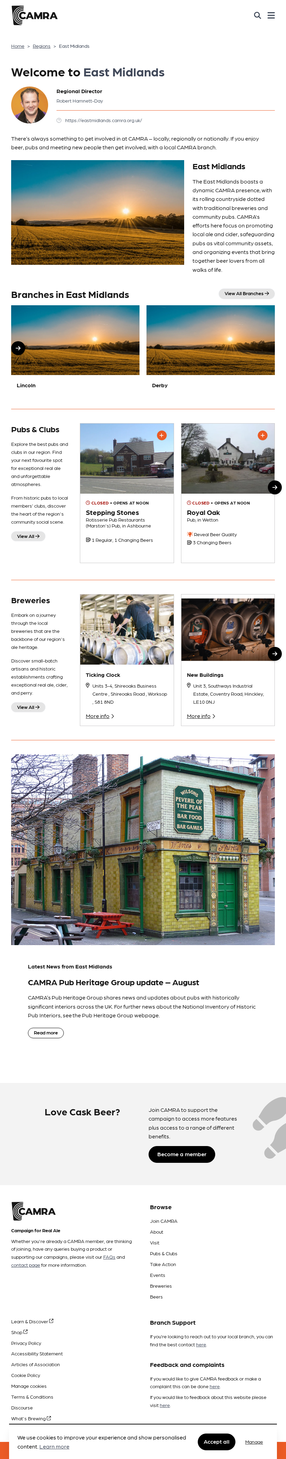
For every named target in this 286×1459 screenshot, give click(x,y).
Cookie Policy (25, 1375)
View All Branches (245, 293)
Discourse (22, 1407)
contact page (25, 1264)
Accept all (216, 1441)
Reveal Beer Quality (215, 534)
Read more (46, 1032)
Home (17, 45)
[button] (18, 348)
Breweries (161, 1285)
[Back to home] (34, 15)
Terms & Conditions (32, 1396)
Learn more (54, 1446)
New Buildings (205, 674)
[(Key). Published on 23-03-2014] (228, 493)
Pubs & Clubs (164, 1253)
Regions (42, 45)
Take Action (163, 1264)
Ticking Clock (103, 674)
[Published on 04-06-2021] (127, 493)
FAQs (109, 1256)
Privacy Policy (26, 1343)
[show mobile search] (257, 15)
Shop (17, 1332)
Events (157, 1275)
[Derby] (210, 350)
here (201, 1344)
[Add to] (162, 435)
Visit (154, 1242)
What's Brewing (29, 1418)
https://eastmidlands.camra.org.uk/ (103, 120)
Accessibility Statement (37, 1353)
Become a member (181, 1154)
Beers (156, 1296)
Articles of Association (35, 1364)
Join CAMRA (164, 1221)
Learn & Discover (30, 1321)
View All (26, 536)
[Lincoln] (75, 350)
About (156, 1231)
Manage (254, 1441)
